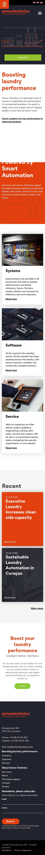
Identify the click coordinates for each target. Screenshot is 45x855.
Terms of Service (20, 828)
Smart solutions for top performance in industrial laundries (22, 120)
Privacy (5, 786)
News (5, 776)
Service (6, 763)
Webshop (23, 57)
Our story (7, 772)
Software (6, 759)
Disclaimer (6, 850)
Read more (10, 542)
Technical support (11, 779)
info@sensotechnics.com (20, 747)
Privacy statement (22, 850)
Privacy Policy (6, 828)
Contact (22, 686)
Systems (6, 756)
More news (37, 608)
